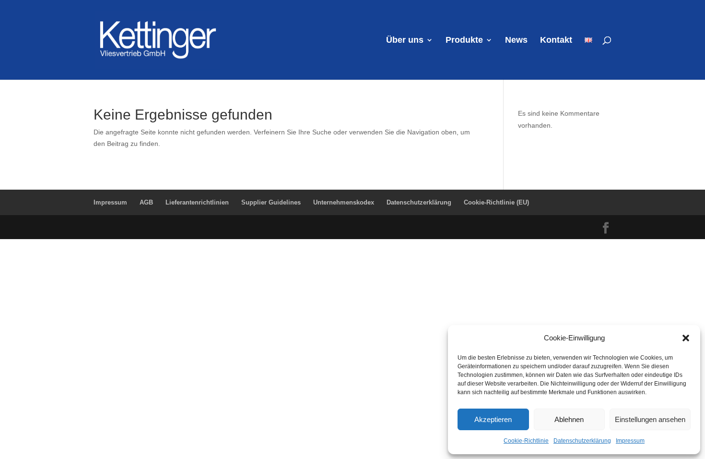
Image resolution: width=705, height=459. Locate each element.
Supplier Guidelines (271, 202)
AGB (146, 202)
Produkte (464, 40)
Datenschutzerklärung (582, 440)
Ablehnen (569, 419)
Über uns (404, 40)
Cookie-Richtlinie (526, 440)
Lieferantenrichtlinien (197, 202)
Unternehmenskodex (343, 202)
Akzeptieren (493, 419)
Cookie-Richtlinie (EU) (496, 202)
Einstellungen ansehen (650, 419)
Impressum (630, 440)
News (516, 40)
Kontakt (556, 40)
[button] (686, 338)
